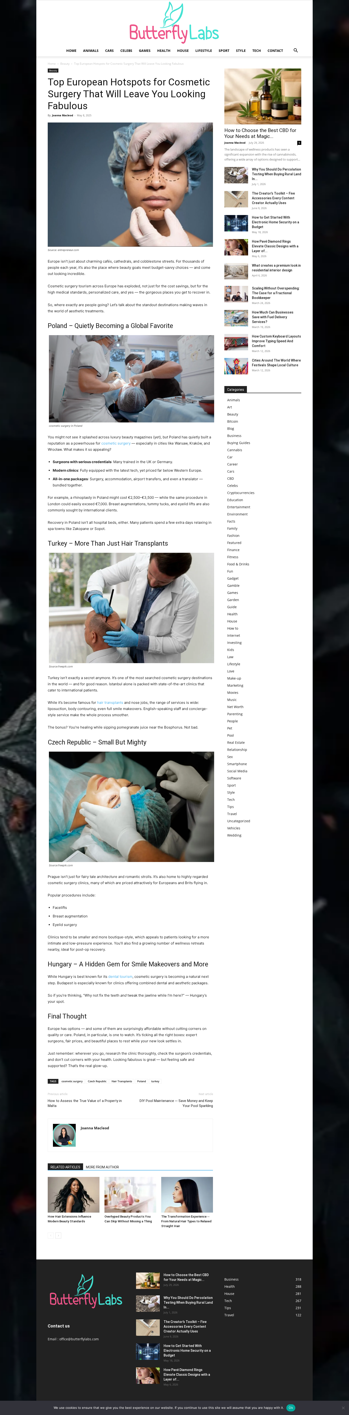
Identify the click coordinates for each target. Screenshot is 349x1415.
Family (232, 528)
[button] (295, 51)
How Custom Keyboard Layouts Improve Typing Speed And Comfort (276, 341)
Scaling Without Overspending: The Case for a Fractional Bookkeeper (276, 293)
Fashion (233, 535)
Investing (234, 642)
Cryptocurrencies (241, 492)
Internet (233, 635)
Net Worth (235, 707)
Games (145, 50)
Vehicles (233, 828)
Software (234, 778)
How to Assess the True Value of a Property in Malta (85, 1103)
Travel (232, 814)
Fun (230, 571)
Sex (230, 756)
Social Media (237, 771)
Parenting (235, 714)
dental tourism (120, 976)
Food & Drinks (238, 564)
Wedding (234, 835)
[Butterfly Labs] (174, 22)
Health (163, 50)
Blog (230, 428)
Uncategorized (238, 821)
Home (71, 50)
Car (230, 457)
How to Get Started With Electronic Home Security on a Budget (275, 222)
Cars (109, 50)
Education (235, 500)
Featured (234, 542)
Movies (232, 692)
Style (241, 50)
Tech (256, 50)
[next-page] (58, 1236)
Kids (230, 649)
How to (232, 628)
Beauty (65, 64)
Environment (237, 514)
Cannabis (234, 450)
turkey (155, 1081)
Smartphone (237, 764)
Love (230, 671)
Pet (229, 728)
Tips (230, 806)
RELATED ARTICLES (65, 1167)
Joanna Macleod (62, 115)
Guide (232, 607)
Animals (91, 50)
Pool (230, 735)
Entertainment (238, 507)
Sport (224, 50)
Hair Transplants (122, 1081)
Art (229, 407)
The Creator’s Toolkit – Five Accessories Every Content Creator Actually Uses (273, 198)
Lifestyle (203, 50)
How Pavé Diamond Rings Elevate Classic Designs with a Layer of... (275, 246)
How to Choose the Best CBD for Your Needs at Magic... (260, 133)
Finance (233, 550)
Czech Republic (97, 1081)
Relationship (237, 749)
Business (234, 435)
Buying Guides (238, 443)
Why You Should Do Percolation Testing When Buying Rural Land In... (276, 174)
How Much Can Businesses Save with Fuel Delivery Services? (272, 317)
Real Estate (236, 742)
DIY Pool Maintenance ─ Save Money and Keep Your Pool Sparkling (176, 1103)
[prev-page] (51, 1236)
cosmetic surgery (116, 443)
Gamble (233, 585)
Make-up (234, 678)
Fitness (232, 557)
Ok (291, 1408)
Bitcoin (232, 421)
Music (232, 699)
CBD (230, 478)
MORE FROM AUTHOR (102, 1167)
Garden (233, 599)
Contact (275, 50)
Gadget (233, 578)
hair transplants (110, 702)
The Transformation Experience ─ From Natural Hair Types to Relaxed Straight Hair (186, 1221)
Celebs (126, 50)
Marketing (235, 685)
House (183, 50)
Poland (141, 1081)
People (232, 721)
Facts (231, 521)
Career (232, 464)
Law (230, 657)
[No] (343, 1407)
